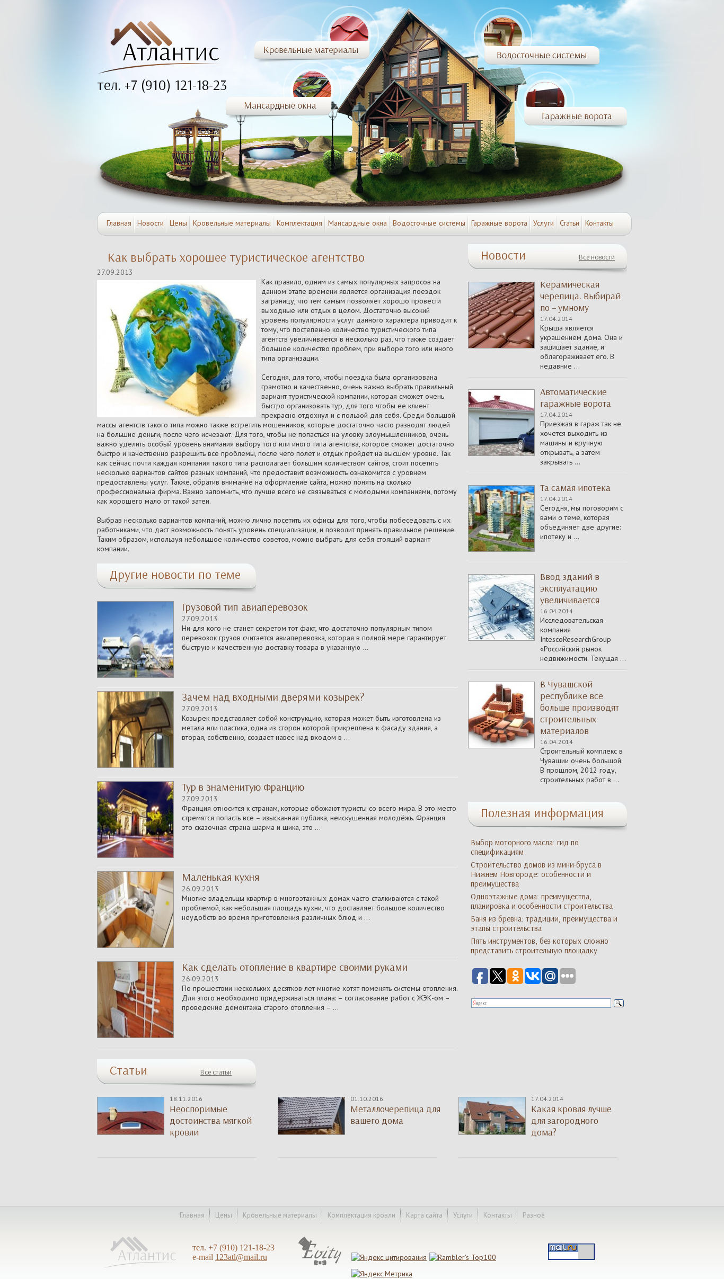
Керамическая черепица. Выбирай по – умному (580, 296)
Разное (534, 1215)
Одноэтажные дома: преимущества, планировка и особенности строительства (542, 901)
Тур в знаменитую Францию (243, 787)
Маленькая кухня (221, 877)
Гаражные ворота (499, 223)
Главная (119, 223)
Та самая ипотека (575, 488)
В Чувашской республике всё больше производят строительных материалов (579, 707)
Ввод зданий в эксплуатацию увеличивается (569, 588)
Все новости (597, 257)
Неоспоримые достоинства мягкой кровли (211, 1120)
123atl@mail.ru (241, 1257)
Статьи (569, 223)
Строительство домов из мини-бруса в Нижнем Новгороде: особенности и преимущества (536, 874)
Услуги (543, 223)
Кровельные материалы (232, 223)
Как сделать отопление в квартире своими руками (295, 967)
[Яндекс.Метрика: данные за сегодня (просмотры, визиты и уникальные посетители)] (381, 1273)
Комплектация (299, 223)
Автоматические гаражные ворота (575, 397)
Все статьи (216, 1072)
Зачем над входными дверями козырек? (273, 697)
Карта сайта (424, 1215)
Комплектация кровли (361, 1215)
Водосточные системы (429, 223)
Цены (178, 223)
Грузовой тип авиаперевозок (245, 607)
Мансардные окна (357, 223)
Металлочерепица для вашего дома (395, 1114)
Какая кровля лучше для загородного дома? (571, 1120)
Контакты (599, 223)
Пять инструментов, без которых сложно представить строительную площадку (539, 945)
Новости (150, 223)
